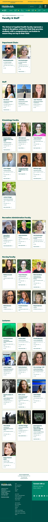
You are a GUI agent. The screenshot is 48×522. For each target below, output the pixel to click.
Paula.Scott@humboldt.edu (8, 463)
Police (16, 508)
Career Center (17, 499)
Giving (44, 10)
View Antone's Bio (21, 348)
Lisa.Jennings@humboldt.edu (38, 372)
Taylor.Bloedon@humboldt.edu (38, 142)
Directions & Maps (5, 497)
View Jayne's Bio (21, 245)
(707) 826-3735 (21, 241)
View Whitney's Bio (37, 178)
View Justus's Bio (6, 207)
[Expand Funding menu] (29, 10)
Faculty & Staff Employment (20, 495)
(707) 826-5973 (6, 402)
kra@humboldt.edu (24, 478)
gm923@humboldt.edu (7, 240)
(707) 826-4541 (21, 144)
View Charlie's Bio (36, 348)
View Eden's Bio (36, 287)
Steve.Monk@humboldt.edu (8, 432)
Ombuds (16, 514)
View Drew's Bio (36, 439)
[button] (32, 6)
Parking (16, 507)
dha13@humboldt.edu (7, 144)
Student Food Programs (19, 510)
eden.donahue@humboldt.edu (38, 281)
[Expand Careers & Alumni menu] (18, 10)
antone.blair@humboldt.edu (23, 342)
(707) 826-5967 (36, 144)
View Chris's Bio (6, 178)
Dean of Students (18, 504)
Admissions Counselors (38, 486)
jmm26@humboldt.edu (22, 430)
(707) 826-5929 (36, 174)
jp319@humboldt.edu (22, 142)
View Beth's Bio (21, 407)
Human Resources (18, 498)
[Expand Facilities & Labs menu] (35, 10)
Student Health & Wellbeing (20, 511)
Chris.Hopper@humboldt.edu (8, 172)
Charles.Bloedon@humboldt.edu (38, 342)
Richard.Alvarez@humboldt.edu (8, 345)
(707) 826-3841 (36, 374)
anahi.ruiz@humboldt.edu (23, 104)
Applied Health (5, 10)
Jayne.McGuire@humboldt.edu (23, 239)
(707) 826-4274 (6, 203)
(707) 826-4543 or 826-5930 (8, 66)
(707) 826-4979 (6, 373)
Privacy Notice (17, 486)
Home (3, 15)
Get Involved (22, 10)
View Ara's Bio (21, 71)
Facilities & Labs (33, 10)
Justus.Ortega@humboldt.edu (8, 201)
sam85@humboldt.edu (7, 400)
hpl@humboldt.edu (6, 371)
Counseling (17, 505)
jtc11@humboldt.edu (37, 104)
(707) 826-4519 (36, 435)
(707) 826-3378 (36, 344)
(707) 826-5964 (6, 465)
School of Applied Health (10, 15)
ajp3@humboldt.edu (37, 433)
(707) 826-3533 (21, 403)
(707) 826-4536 (21, 344)
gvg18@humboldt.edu (22, 370)
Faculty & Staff (39, 10)
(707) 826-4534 (36, 283)
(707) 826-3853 (6, 174)
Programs (10, 10)
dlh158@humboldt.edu (37, 309)
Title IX (16, 489)
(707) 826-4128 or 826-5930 (23, 67)
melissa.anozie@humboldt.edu (8, 279)
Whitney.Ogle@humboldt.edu (38, 172)
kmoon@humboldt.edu (7, 104)
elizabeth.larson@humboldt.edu (23, 401)
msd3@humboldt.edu (7, 309)
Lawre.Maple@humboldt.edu (38, 399)
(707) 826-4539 (21, 372)
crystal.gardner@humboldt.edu (23, 310)
